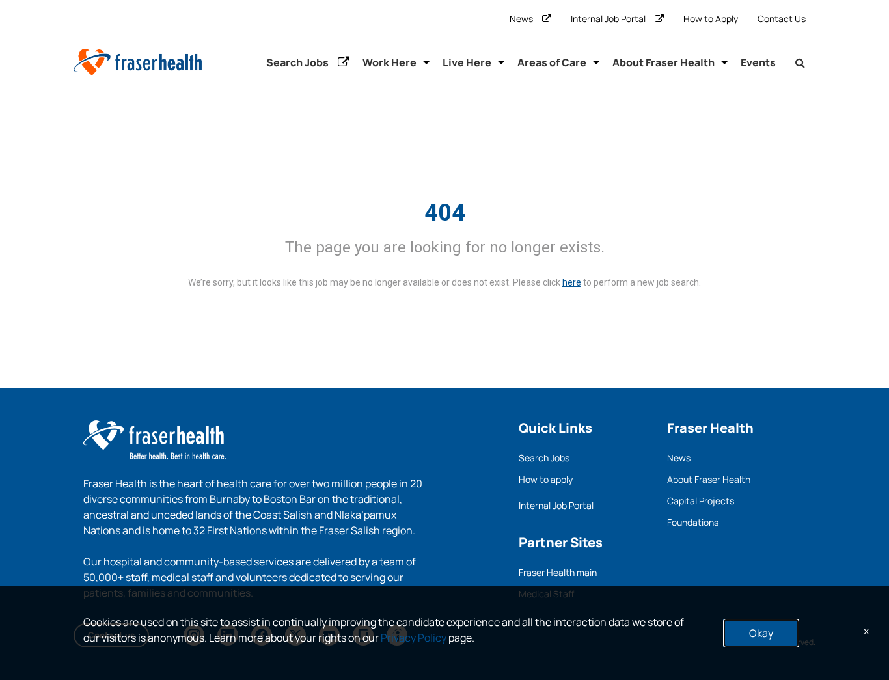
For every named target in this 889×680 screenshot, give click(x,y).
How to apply (546, 479)
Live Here (467, 62)
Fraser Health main (558, 572)
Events (758, 62)
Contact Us (782, 18)
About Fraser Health (663, 62)
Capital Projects (700, 501)
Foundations (692, 522)
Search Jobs (297, 62)
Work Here (389, 62)
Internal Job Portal (608, 18)
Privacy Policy (413, 638)
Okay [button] (761, 633)
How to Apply (710, 18)
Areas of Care (551, 62)
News (521, 18)
